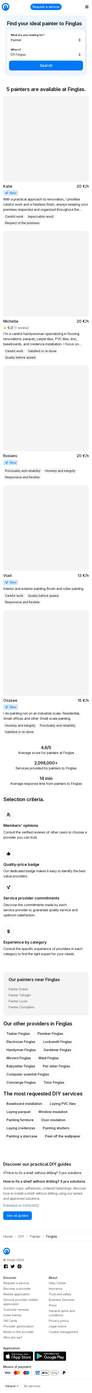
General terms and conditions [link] (62, 1313)
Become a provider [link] (17, 1288)
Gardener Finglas (57, 1050)
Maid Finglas (49, 1058)
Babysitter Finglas (20, 1066)
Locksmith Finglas (57, 1042)
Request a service (46, 7)
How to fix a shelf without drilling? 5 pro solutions (44, 1181)
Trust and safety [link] (60, 1294)
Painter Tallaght (20, 995)
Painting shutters (56, 1128)
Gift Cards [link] (10, 1321)
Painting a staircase (21, 1136)
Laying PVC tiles (63, 1103)
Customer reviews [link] (16, 1309)
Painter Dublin (18, 989)
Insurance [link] (55, 1288)
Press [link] (53, 1305)
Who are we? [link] (12, 1337)
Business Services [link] (61, 1300)
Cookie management (63, 1332)
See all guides (17, 1215)
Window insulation (53, 1112)
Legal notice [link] (57, 1326)
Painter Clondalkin (21, 1007)
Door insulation (53, 1120)
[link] (46, 161)
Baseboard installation (24, 1103)
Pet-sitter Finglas (56, 1066)
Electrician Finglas (20, 1042)
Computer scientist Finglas (27, 1074)
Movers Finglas (18, 1058)
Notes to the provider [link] (18, 1332)
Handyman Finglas (21, 1050)
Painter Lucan (18, 1001)
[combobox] (46, 37)
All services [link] (32, 1386)
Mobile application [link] (16, 1294)
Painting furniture (20, 1120)
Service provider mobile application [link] (20, 1302)
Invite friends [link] (12, 1315)
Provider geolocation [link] (18, 1326)
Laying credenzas (20, 1128)
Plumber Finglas (50, 1033)
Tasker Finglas (18, 1033)
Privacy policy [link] (59, 1321)
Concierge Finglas (21, 1082)
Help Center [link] (57, 1283)
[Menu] (86, 6)
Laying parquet (18, 1112)
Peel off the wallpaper (62, 1136)
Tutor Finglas (53, 1082)
